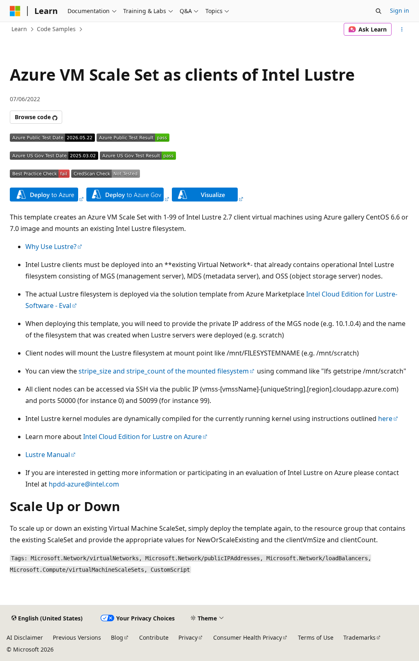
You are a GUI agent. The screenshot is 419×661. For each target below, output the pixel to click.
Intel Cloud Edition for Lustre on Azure (142, 436)
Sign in (399, 10)
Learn (19, 29)
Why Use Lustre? (51, 246)
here (385, 418)
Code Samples (56, 29)
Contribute (154, 637)
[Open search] (378, 11)
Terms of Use (315, 637)
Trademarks (359, 637)
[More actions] (402, 29)
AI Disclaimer (25, 637)
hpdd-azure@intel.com (84, 484)
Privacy (188, 637)
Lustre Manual (47, 454)
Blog (117, 637)
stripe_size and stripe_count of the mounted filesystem (164, 371)
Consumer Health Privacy (247, 637)
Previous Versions (77, 637)
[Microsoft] (15, 11)
